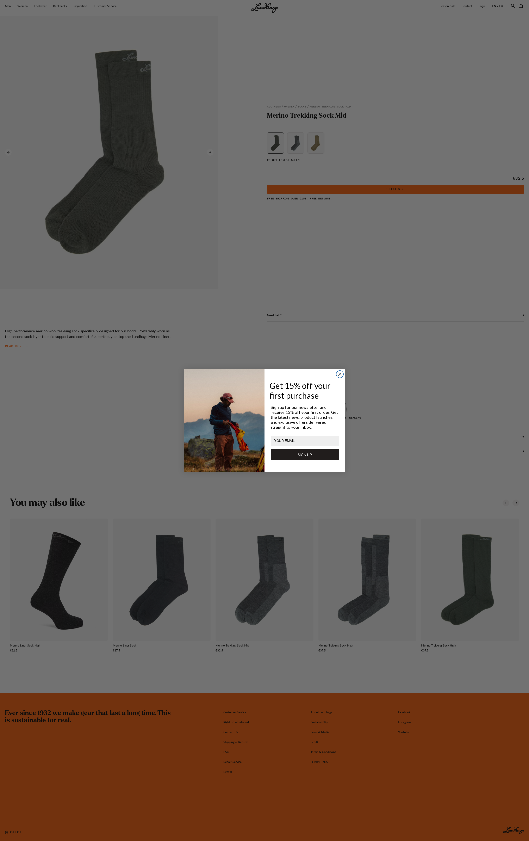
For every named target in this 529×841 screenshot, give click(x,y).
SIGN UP (305, 454)
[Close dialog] (339, 374)
